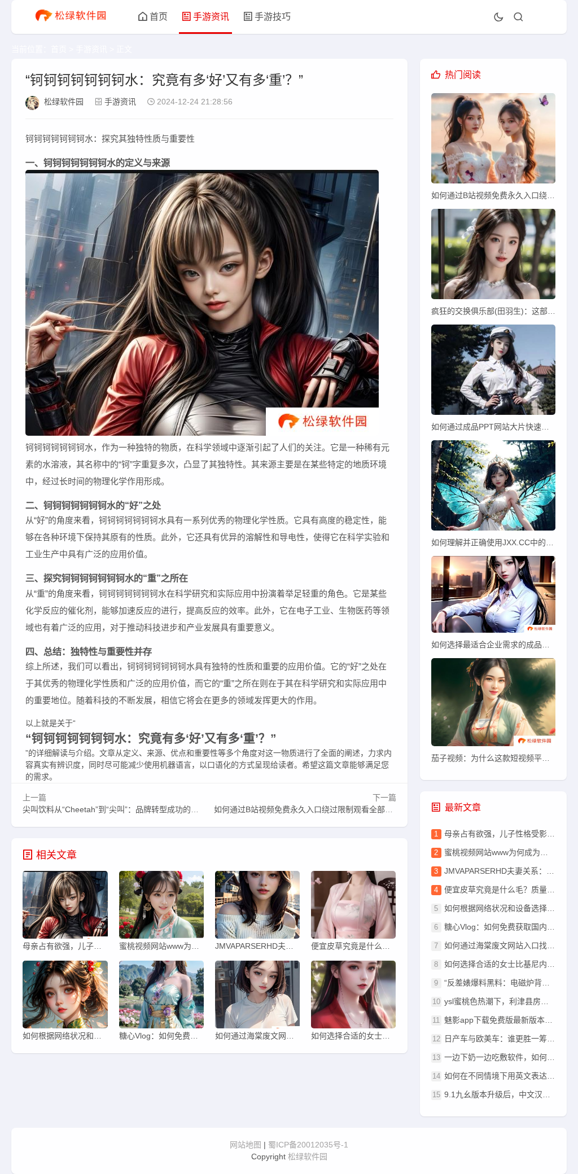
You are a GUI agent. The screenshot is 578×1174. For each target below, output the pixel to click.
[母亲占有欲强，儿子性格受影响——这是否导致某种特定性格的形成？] (65, 907)
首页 (159, 16)
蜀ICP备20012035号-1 (308, 1144)
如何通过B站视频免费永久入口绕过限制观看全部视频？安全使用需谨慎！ (343, 809)
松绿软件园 (64, 101)
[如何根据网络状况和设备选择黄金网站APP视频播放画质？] (65, 997)
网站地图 (245, 1144)
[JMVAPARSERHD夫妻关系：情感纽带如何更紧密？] (257, 907)
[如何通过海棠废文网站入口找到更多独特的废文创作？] (257, 997)
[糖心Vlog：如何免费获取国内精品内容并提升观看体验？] (161, 997)
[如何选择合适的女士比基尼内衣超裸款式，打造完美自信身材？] (353, 997)
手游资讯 (211, 16)
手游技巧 (273, 16)
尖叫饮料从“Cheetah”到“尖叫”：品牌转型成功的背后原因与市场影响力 (146, 809)
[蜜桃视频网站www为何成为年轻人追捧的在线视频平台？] (161, 907)
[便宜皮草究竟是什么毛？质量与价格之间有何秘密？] (353, 907)
